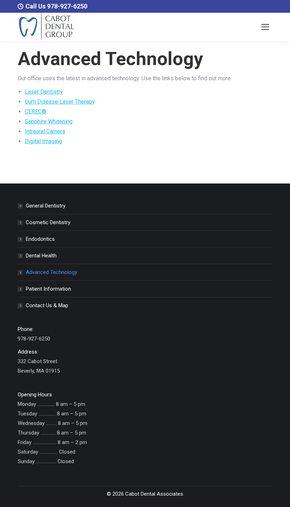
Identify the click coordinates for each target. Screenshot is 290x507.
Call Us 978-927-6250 (56, 6)
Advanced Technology (51, 272)
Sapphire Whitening (48, 121)
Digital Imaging (43, 141)
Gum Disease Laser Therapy (60, 101)
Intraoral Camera (45, 131)
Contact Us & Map (47, 305)
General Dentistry (45, 206)
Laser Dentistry (44, 91)
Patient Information (48, 289)
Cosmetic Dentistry (48, 222)
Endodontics (40, 239)
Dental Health (41, 255)
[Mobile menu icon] (265, 27)
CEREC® (35, 111)
